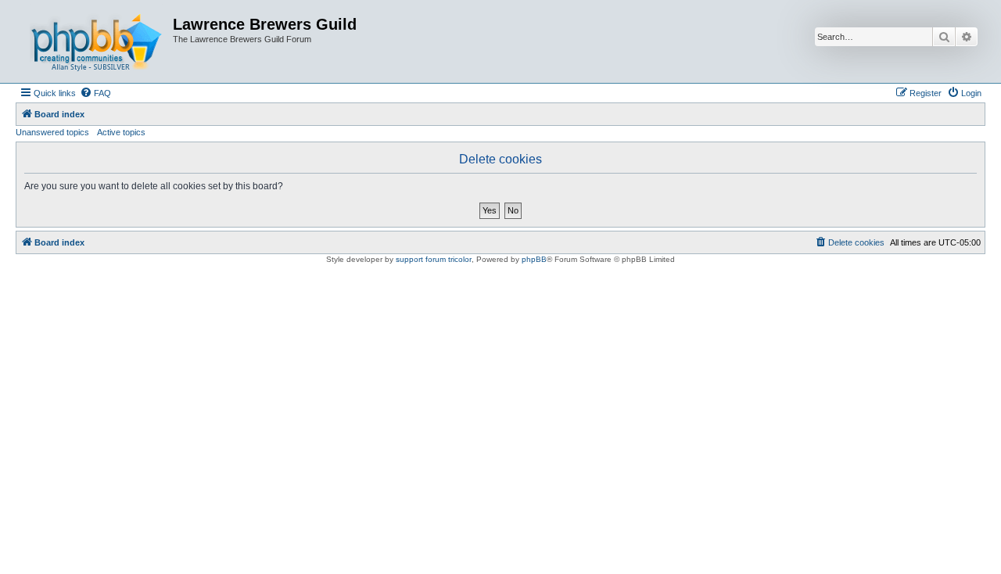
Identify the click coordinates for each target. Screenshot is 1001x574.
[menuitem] (95, 93)
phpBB (534, 259)
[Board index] (96, 41)
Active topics (121, 132)
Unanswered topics (52, 132)
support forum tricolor (434, 259)
